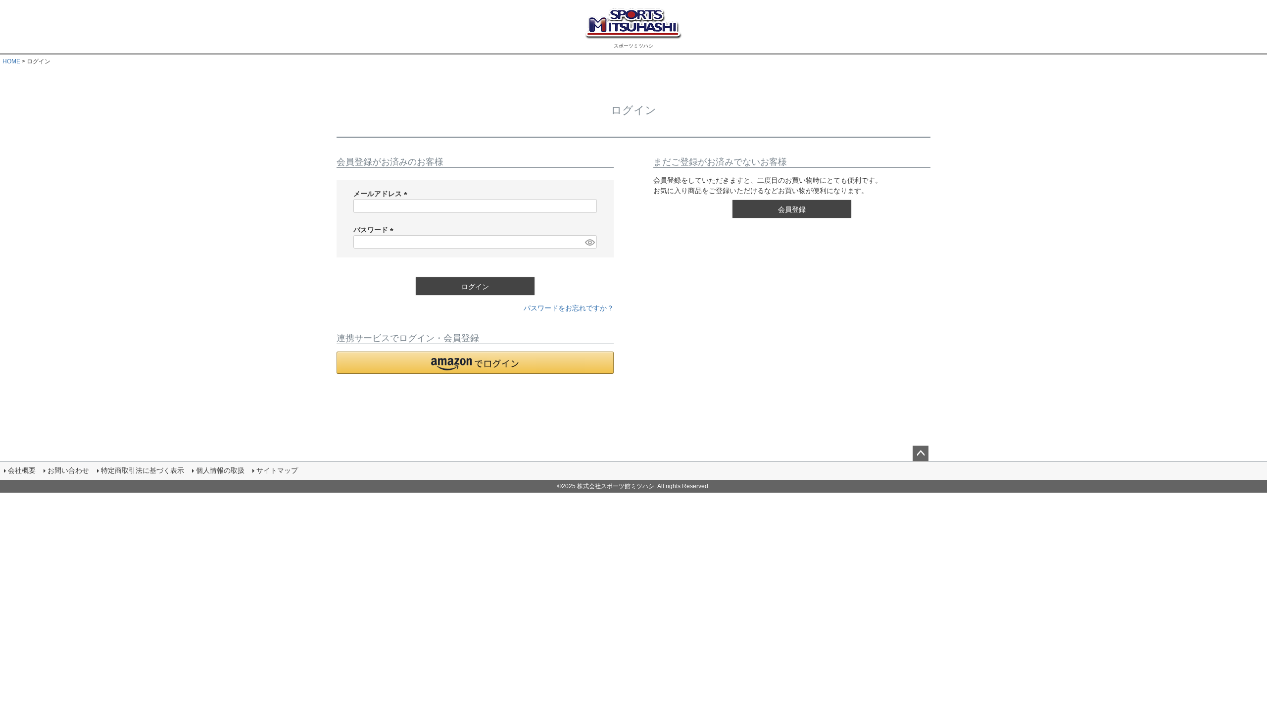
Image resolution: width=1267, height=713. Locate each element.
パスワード (375, 230)
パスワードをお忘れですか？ (569, 308)
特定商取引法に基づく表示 (142, 470)
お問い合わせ (68, 470)
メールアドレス (382, 194)
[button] (475, 363)
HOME (11, 61)
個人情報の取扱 (220, 470)
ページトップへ (920, 453)
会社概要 (22, 470)
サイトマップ (277, 470)
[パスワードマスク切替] (589, 242)
